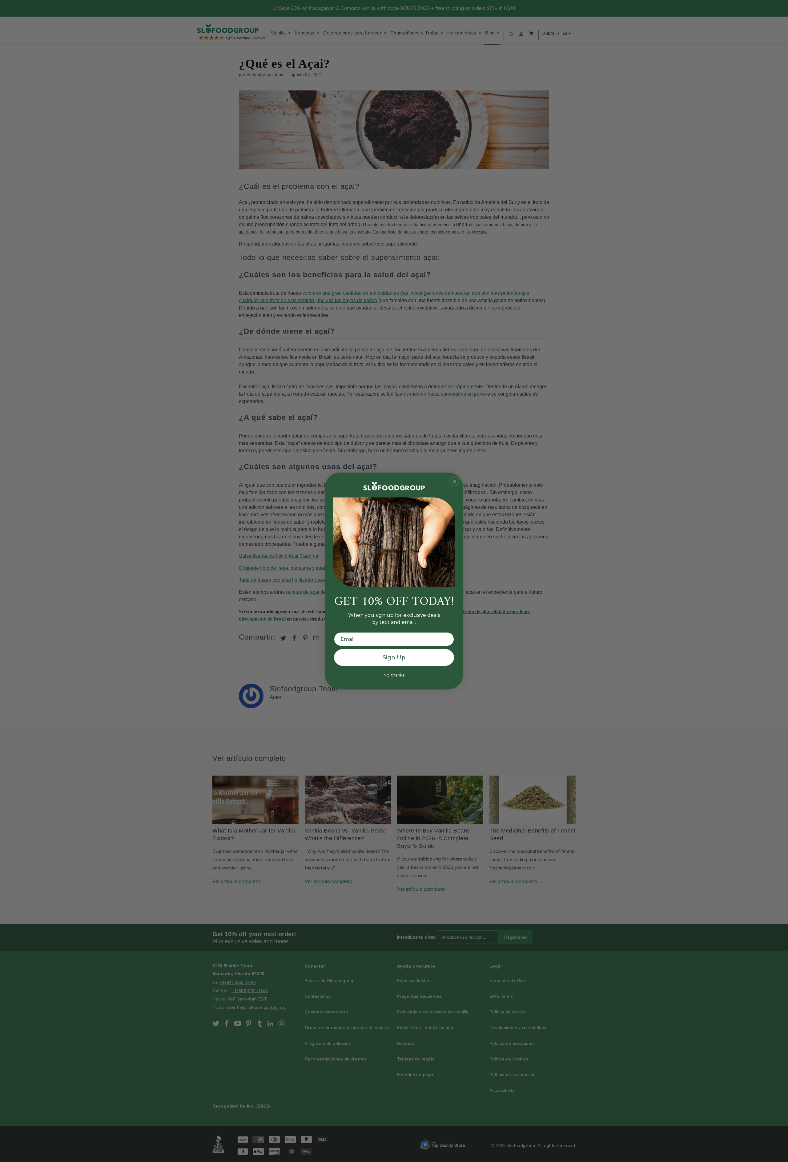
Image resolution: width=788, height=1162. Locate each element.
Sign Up (394, 657)
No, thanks (394, 675)
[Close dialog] (454, 481)
